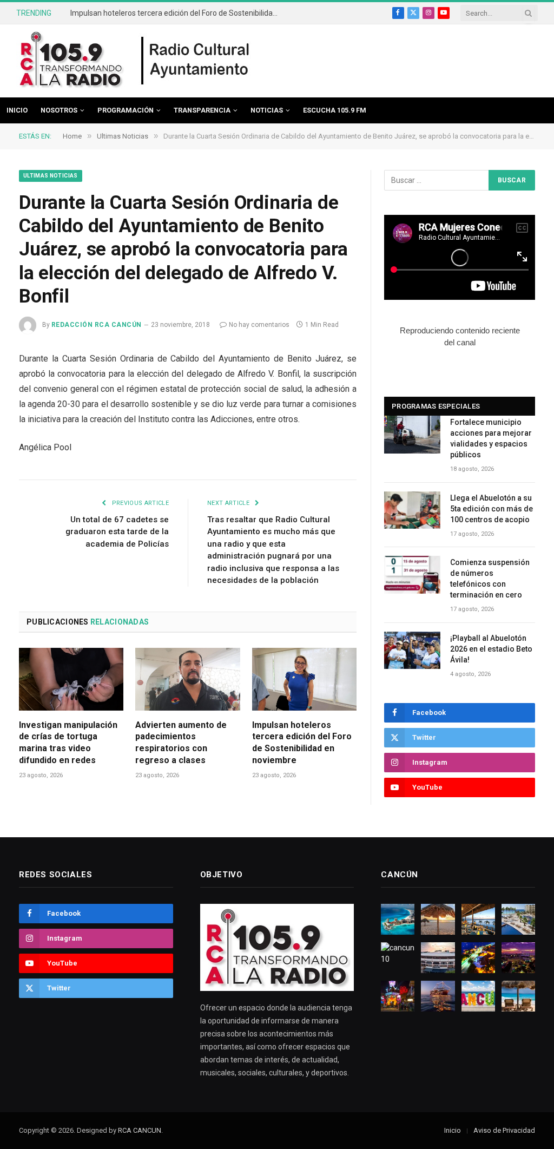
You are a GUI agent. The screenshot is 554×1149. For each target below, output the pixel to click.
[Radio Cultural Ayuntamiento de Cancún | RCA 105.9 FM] (196, 61)
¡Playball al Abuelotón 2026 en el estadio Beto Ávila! (491, 649)
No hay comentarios (259, 325)
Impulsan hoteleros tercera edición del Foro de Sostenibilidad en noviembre (178, 13)
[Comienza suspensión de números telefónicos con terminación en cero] (412, 574)
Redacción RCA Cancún (96, 325)
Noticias (266, 110)
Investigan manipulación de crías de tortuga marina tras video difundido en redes (68, 742)
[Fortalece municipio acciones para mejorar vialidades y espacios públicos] (412, 434)
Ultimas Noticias (50, 176)
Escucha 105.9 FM (334, 110)
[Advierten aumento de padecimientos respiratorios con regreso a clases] (187, 679)
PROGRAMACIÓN (125, 110)
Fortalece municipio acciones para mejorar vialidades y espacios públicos (491, 438)
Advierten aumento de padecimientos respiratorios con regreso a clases (181, 742)
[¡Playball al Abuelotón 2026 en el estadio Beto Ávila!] (412, 650)
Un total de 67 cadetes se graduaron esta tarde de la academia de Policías (117, 532)
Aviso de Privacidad (504, 1130)
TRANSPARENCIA (202, 110)
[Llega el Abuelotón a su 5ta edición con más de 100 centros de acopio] (412, 510)
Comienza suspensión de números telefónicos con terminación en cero (490, 578)
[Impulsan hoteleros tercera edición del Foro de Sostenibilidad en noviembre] (304, 679)
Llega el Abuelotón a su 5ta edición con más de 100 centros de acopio (491, 509)
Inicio (17, 110)
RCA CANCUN (139, 1130)
